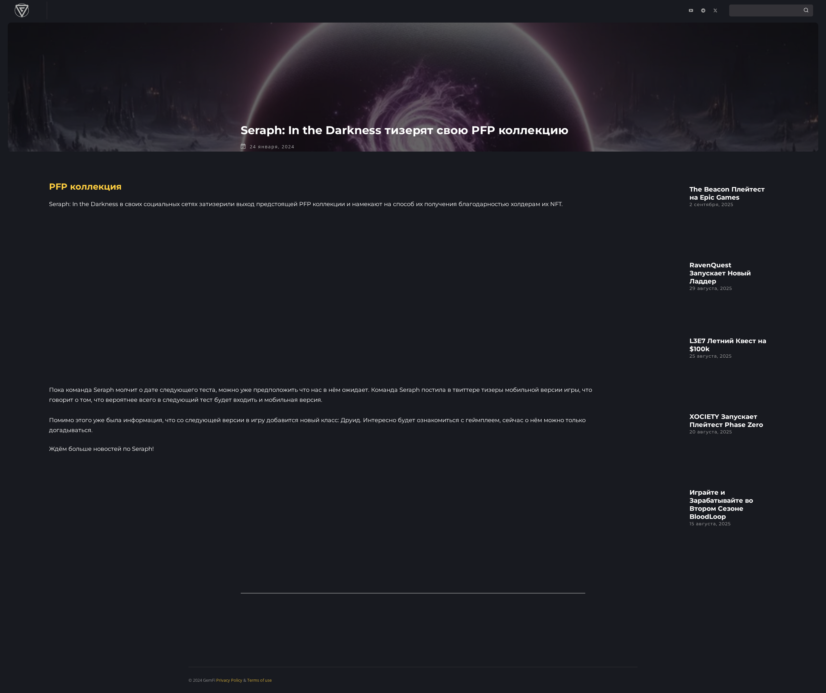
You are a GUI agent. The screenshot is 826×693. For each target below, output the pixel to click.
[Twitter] (715, 10)
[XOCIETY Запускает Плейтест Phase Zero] (641, 442)
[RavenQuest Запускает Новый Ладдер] (641, 291)
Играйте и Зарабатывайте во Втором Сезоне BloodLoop (721, 504)
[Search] (806, 10)
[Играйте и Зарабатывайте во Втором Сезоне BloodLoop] (641, 518)
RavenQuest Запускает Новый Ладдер (720, 273)
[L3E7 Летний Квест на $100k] (641, 366)
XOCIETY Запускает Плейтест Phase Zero (726, 421)
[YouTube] (691, 10)
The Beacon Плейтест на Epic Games (727, 193)
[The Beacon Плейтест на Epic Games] (641, 215)
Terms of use (259, 680)
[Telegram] (703, 10)
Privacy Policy (229, 680)
